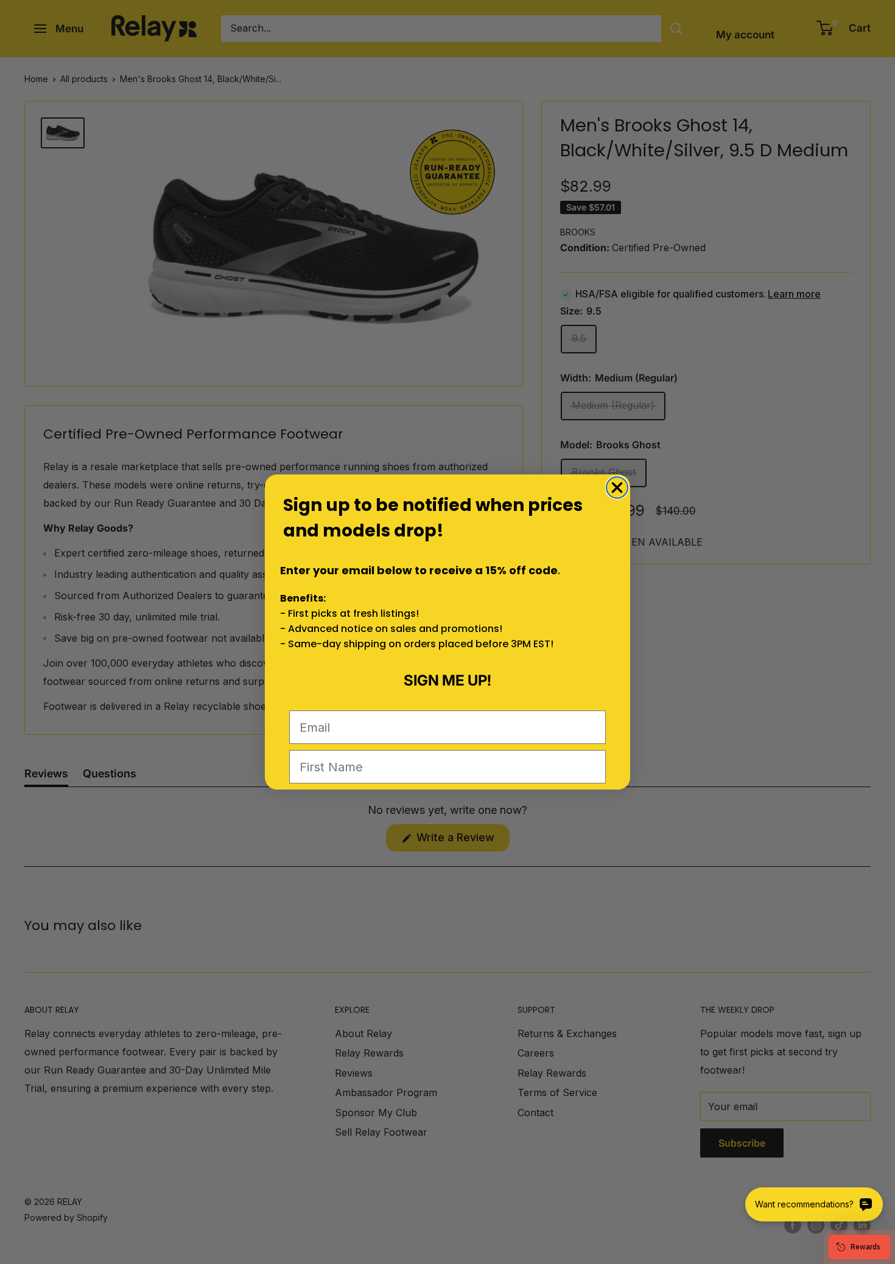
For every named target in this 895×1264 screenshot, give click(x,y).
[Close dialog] (617, 487)
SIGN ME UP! (447, 680)
